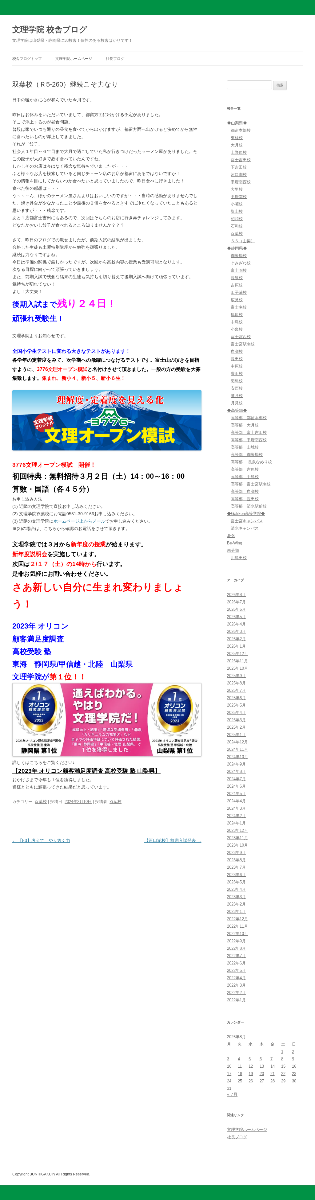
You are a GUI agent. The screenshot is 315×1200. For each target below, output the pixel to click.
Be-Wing (234, 543)
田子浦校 (239, 292)
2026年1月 (236, 646)
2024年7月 (236, 779)
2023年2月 (236, 904)
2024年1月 (236, 823)
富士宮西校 (241, 336)
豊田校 (237, 373)
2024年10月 (237, 756)
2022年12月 (237, 919)
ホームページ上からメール (79, 521)
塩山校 (237, 211)
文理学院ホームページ (73, 58)
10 (229, 1066)
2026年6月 (236, 609)
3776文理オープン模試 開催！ (54, 465)
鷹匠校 (237, 395)
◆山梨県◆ (237, 123)
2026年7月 (236, 602)
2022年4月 (236, 978)
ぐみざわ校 (241, 263)
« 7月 (232, 1094)
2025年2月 (236, 727)
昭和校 (237, 218)
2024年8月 (236, 771)
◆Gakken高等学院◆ (246, 513)
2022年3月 (236, 985)
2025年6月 (236, 697)
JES (231, 535)
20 (262, 1073)
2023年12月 (237, 830)
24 (229, 1081)
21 (272, 1073)
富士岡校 (239, 270)
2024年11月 (237, 749)
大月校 (237, 145)
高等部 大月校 (245, 425)
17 (229, 1073)
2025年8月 (236, 683)
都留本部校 (241, 130)
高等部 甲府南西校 (249, 440)
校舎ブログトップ (27, 58)
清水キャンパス (245, 528)
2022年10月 (237, 933)
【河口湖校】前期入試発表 (172, 840)
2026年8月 (236, 594)
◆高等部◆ (237, 410)
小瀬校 (237, 204)
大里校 (237, 189)
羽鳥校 (237, 381)
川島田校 (239, 557)
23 (294, 1073)
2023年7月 (236, 867)
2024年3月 (236, 808)
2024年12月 (237, 742)
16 (294, 1066)
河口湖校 (239, 174)
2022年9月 (236, 941)
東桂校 (237, 137)
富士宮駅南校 (243, 344)
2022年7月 (236, 955)
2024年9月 (236, 764)
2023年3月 (236, 896)
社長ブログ (115, 58)
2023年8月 (236, 860)
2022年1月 (236, 1000)
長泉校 (237, 277)
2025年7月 (236, 690)
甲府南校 (239, 196)
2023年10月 (237, 845)
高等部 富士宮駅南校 (251, 484)
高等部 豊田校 (245, 499)
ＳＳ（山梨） (243, 241)
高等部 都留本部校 (249, 417)
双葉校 (41, 801)
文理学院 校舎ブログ (49, 29)
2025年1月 (236, 734)
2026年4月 (236, 624)
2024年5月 (236, 793)
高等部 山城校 (245, 447)
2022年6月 (236, 963)
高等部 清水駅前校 (249, 506)
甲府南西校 (241, 182)
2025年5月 (236, 705)
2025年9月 (236, 675)
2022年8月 (236, 948)
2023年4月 (236, 889)
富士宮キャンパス (247, 521)
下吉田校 (239, 167)
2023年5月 (236, 882)
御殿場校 (239, 255)
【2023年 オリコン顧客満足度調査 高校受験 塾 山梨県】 (86, 771)
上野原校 (239, 152)
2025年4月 (236, 712)
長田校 (237, 358)
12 (251, 1066)
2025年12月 (237, 653)
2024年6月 (236, 786)
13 (262, 1066)
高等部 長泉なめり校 (251, 462)
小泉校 (237, 329)
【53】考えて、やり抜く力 (41, 840)
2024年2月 (236, 815)
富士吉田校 (241, 160)
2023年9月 (236, 852)
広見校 (237, 300)
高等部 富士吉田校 (249, 432)
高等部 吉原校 (245, 469)
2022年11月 (237, 926)
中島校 (237, 322)
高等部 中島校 (245, 476)
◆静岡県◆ (237, 248)
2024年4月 (236, 801)
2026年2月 (236, 639)
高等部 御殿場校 (247, 454)
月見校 (237, 403)
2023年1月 (236, 911)
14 (272, 1066)
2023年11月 (237, 838)
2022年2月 (236, 992)
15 (283, 1066)
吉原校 (237, 285)
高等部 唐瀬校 (245, 491)
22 (283, 1073)
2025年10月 (237, 668)
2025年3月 (236, 720)
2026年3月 (236, 631)
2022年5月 (236, 970)
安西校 (237, 388)
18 (240, 1073)
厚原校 (237, 314)
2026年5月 (236, 616)
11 (240, 1066)
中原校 (237, 366)
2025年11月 (237, 661)
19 (251, 1073)
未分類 (233, 550)
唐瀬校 (237, 351)
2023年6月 (236, 874)
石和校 (237, 226)
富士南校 (239, 307)
